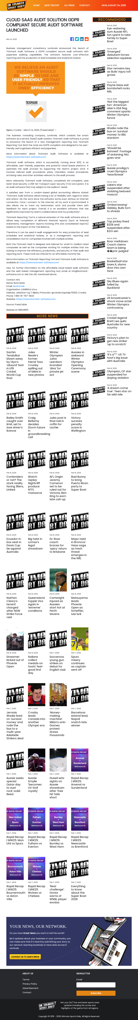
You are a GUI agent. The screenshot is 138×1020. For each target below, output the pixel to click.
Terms (26, 979)
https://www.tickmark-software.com (26, 157)
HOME (36, 5)
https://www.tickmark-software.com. (39, 262)
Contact (27, 992)
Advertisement (30, 988)
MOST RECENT (51, 5)
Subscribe (96, 993)
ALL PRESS (69, 5)
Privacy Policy (30, 983)
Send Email (18, 286)
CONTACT (84, 5)
